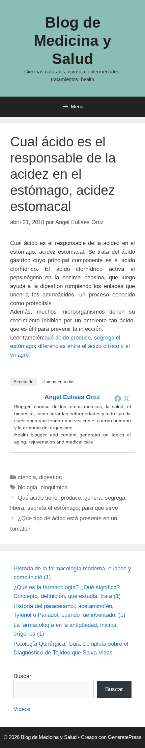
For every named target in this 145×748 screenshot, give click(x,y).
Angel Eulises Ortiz (72, 397)
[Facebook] (118, 398)
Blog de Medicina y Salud (72, 40)
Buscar (22, 676)
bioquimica (53, 487)
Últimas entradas (58, 381)
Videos (22, 709)
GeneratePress (125, 737)
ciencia (27, 477)
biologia (27, 487)
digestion (50, 477)
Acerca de (23, 381)
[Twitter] (126, 398)
